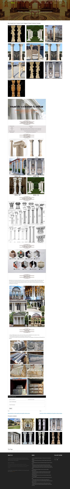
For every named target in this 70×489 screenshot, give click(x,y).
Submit (18, 19)
